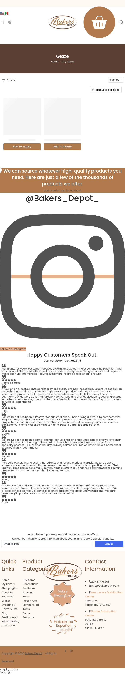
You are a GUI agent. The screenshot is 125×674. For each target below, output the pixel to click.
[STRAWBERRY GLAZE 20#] (62, 116)
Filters (10, 80)
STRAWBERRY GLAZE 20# (62, 140)
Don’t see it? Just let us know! (62, 190)
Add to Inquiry (22, 146)
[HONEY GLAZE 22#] (22, 116)
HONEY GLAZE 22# (22, 140)
